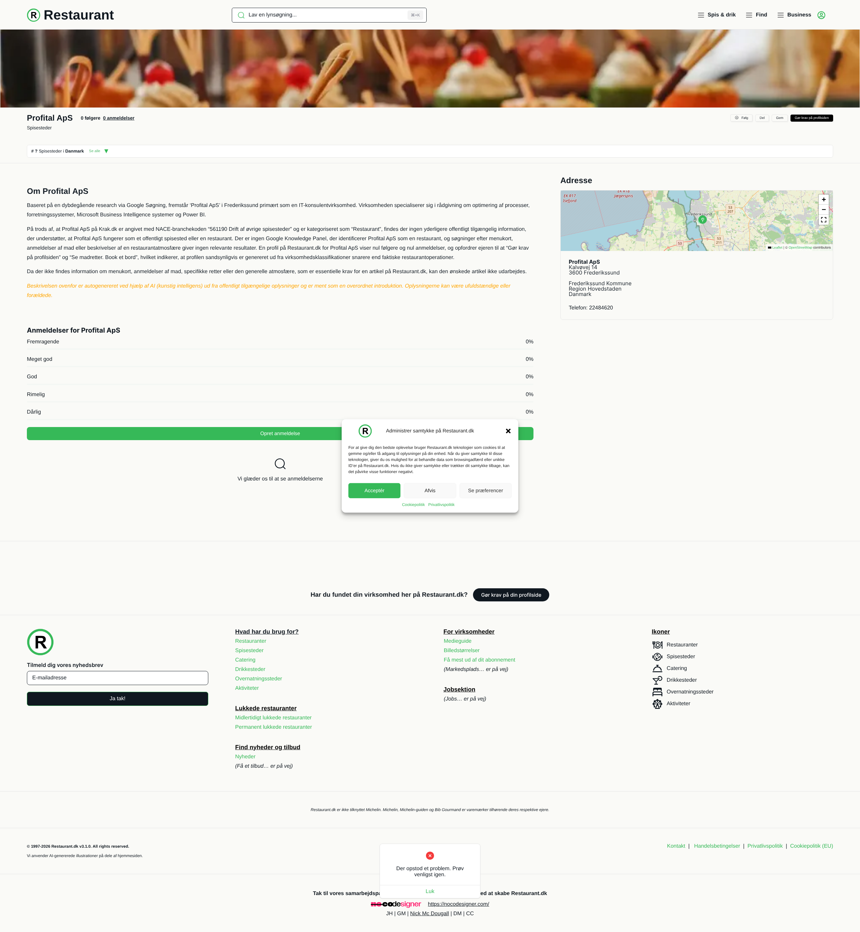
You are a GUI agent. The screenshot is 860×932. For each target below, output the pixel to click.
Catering (245, 660)
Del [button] (762, 118)
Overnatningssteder (258, 679)
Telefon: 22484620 (591, 308)
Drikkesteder (250, 669)
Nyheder (245, 757)
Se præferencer (485, 490)
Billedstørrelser (462, 650)
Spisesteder (39, 127)
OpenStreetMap (800, 248)
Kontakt (676, 846)
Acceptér (374, 490)
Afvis (430, 490)
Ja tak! (117, 699)
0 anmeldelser (118, 118)
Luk (430, 891)
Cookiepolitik (413, 504)
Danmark (74, 151)
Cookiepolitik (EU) (811, 846)
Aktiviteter (247, 688)
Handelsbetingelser (717, 846)
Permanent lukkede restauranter (273, 727)
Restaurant (79, 15)
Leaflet (776, 248)
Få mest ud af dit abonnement (479, 660)
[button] (508, 431)
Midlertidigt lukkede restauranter (273, 718)
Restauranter (250, 641)
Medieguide (458, 641)
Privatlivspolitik (441, 504)
